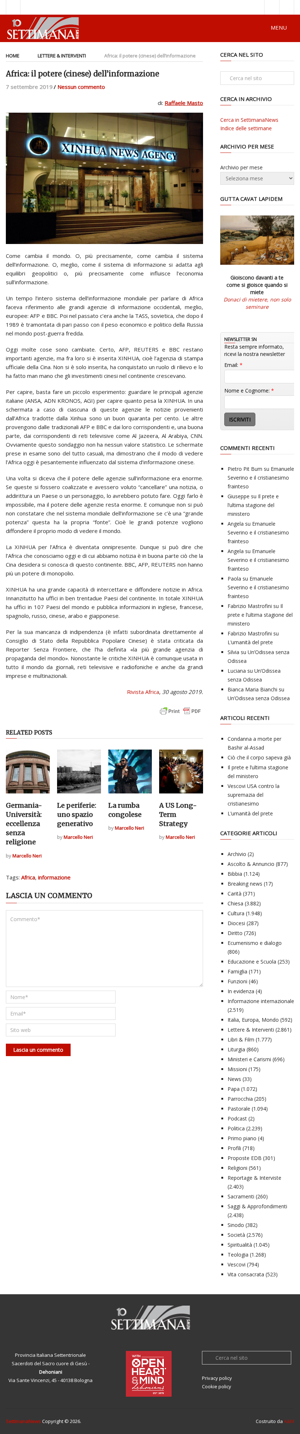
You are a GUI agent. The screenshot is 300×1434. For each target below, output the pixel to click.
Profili (234, 1148)
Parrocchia (240, 1098)
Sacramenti (241, 1196)
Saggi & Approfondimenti (257, 1206)
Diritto (235, 933)
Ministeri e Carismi (249, 1059)
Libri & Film (241, 1039)
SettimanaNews (23, 1421)
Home (12, 55)
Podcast (237, 1118)
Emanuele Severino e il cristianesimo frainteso (261, 477)
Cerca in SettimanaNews (249, 119)
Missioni (237, 1069)
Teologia (238, 1254)
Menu (279, 27)
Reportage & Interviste (254, 1177)
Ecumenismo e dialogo (255, 942)
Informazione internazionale (261, 1001)
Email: (233, 364)
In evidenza (241, 991)
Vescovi (236, 1264)
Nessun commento (81, 86)
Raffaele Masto (184, 102)
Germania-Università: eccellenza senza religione (24, 823)
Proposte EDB (245, 1158)
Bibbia (235, 873)
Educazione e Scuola (252, 961)
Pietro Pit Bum (245, 468)
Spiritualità (240, 1244)
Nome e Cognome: (249, 390)
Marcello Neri (27, 855)
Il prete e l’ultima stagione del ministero (253, 505)
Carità (234, 893)
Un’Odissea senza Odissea (259, 698)
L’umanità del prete (250, 642)
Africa (28, 877)
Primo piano (242, 1138)
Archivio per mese (241, 167)
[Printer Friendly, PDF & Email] (180, 714)
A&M (289, 1421)
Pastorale (239, 1108)
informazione (54, 877)
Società (236, 1234)
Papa (234, 1088)
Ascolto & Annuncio (251, 863)
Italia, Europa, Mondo (253, 1019)
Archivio (237, 854)
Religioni (237, 1167)
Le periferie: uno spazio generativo (76, 814)
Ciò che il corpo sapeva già (259, 757)
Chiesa (235, 903)
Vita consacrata (246, 1274)
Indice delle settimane (246, 128)
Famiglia (237, 971)
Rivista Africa (143, 691)
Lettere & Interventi (62, 55)
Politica (236, 1128)
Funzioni (237, 981)
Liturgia (236, 1049)
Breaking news (245, 883)
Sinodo (236, 1224)
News (234, 1079)
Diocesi (236, 923)
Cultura (236, 913)
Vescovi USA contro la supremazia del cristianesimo (254, 794)
